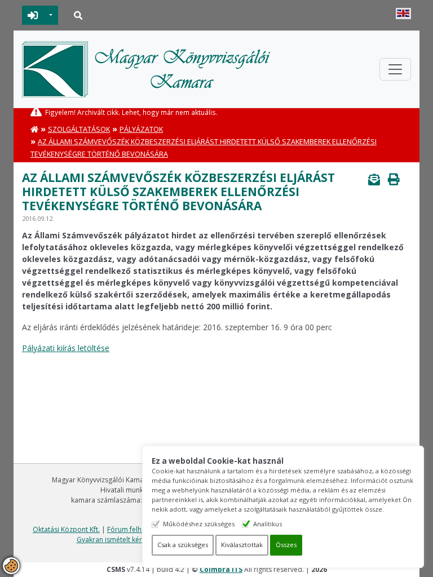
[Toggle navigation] (395, 69)
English (403, 13)
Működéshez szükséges (199, 524)
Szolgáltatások (79, 129)
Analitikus (267, 524)
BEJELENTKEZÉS (33, 15)
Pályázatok (141, 129)
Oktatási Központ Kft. (66, 529)
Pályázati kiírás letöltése (65, 348)
